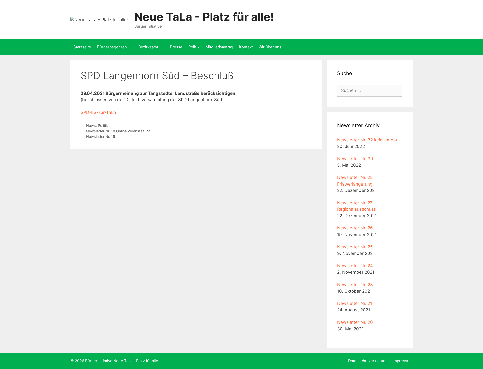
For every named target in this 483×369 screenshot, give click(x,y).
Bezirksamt (148, 46)
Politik (193, 46)
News (91, 125)
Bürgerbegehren (112, 46)
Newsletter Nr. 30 (355, 158)
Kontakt (246, 46)
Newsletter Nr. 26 (355, 227)
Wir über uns (270, 46)
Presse (176, 46)
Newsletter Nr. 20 (355, 322)
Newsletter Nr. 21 (354, 303)
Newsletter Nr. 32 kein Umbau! (368, 139)
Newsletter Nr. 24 (355, 265)
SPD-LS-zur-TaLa (98, 112)
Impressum (403, 360)
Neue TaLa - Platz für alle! (204, 17)
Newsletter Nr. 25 (355, 246)
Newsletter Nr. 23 (355, 284)
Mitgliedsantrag (219, 46)
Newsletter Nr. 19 (100, 136)
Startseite (82, 46)
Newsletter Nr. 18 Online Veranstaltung (118, 131)
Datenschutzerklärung (368, 360)
